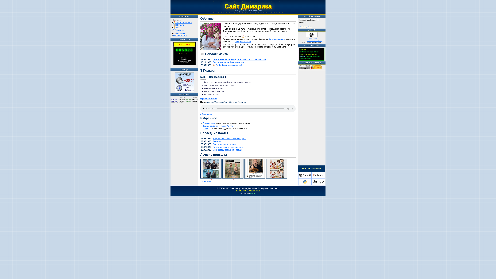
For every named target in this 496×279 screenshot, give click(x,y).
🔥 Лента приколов (182, 22)
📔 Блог (177, 27)
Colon (205, 129)
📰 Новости (178, 25)
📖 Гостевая (179, 33)
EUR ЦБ (174, 101)
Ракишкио (217, 141)
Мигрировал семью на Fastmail (227, 150)
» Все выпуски (206, 114)
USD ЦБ (174, 99)
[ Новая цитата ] (305, 26)
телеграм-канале (243, 42)
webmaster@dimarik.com (314, 41)
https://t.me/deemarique (208, 99)
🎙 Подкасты (178, 30)
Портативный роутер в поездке (228, 147)
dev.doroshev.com (277, 39)
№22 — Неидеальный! (213, 77)
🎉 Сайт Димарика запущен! (227, 65)
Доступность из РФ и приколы (228, 62)
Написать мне (180, 36)
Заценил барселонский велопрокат (229, 138)
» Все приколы (206, 181)
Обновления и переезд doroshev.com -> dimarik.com (239, 59)
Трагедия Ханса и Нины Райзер (218, 126)
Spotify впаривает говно (224, 144)
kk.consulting (312, 38)
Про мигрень (209, 123)
